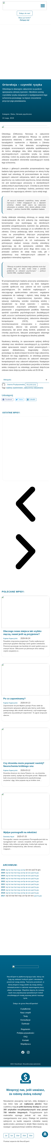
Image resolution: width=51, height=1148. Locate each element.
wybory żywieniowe (14, 388)
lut (9, 870)
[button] (7, 399)
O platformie (25, 1009)
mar (12, 870)
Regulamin (25, 1029)
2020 (3, 887)
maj (18, 870)
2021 (3, 884)
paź (32, 873)
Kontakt (25, 1040)
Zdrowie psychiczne (24, 114)
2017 (3, 896)
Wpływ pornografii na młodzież (20, 832)
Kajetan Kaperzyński (10, 638)
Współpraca (26, 1044)
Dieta (13, 114)
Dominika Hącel (8, 837)
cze (21, 870)
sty (7, 870)
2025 (3, 873)
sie (27, 873)
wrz (29, 873)
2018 (3, 893)
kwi (15, 870)
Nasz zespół (25, 1013)
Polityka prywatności (25, 1033)
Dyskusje (25, 1024)
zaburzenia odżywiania (33, 388)
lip (24, 870)
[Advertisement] (25, 51)
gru (37, 873)
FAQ (25, 1037)
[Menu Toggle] (42, 5)
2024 (3, 876)
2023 (3, 878)
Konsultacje (25, 1020)
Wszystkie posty (31, 384)
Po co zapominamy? (14, 698)
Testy (25, 1016)
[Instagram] (28, 1052)
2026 (3, 870)
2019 (3, 890)
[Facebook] (23, 1052)
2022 (3, 881)
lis (35, 873)
